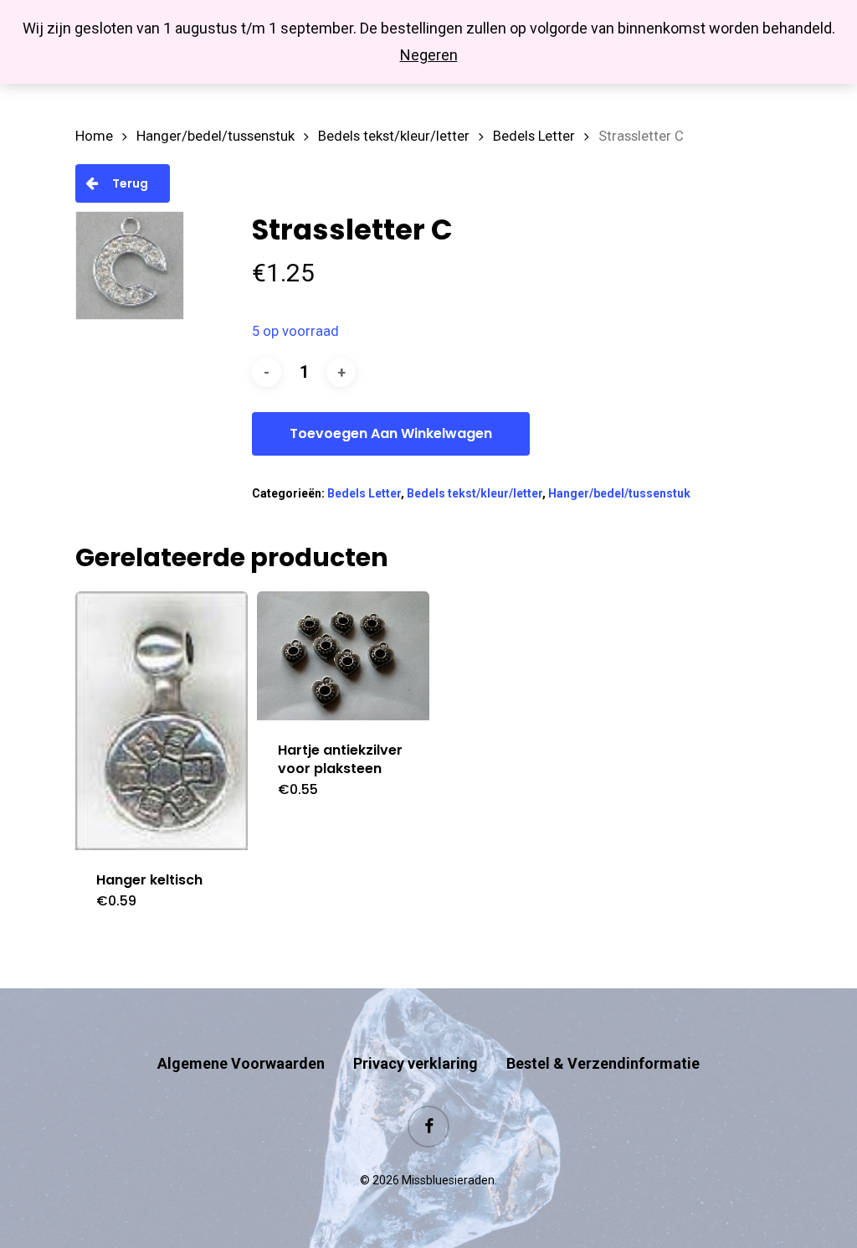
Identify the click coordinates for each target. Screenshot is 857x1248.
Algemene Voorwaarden (241, 1063)
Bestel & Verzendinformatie (603, 1063)
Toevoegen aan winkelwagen (391, 433)
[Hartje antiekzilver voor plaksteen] (343, 655)
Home (94, 136)
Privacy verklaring (415, 1063)
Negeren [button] (429, 55)
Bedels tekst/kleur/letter (394, 136)
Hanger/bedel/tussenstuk (215, 136)
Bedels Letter (534, 136)
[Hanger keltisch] (161, 720)
